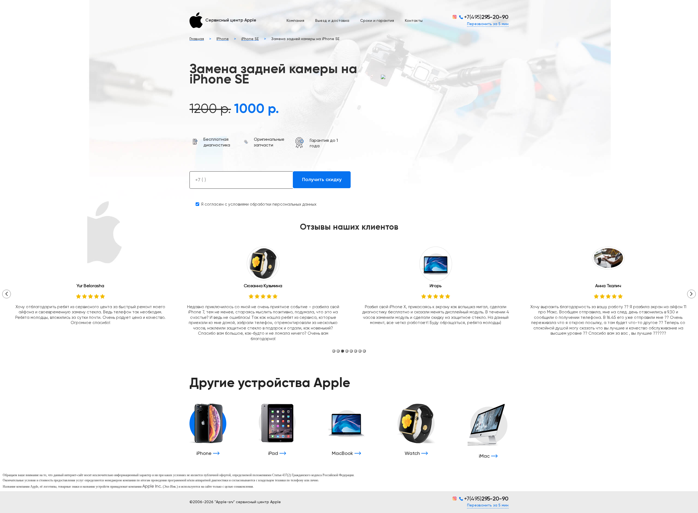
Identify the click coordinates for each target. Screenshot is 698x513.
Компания (295, 21)
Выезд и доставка (332, 21)
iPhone (204, 453)
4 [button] (346, 351)
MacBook (343, 453)
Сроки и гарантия (377, 21)
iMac (485, 456)
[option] (90, 289)
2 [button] (338, 351)
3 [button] (342, 351)
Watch (413, 453)
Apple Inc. (152, 486)
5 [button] (351, 351)
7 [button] (360, 351)
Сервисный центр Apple (230, 20)
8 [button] (364, 351)
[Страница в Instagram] (456, 17)
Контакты (414, 21)
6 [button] (355, 351)
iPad (273, 453)
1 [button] (333, 351)
